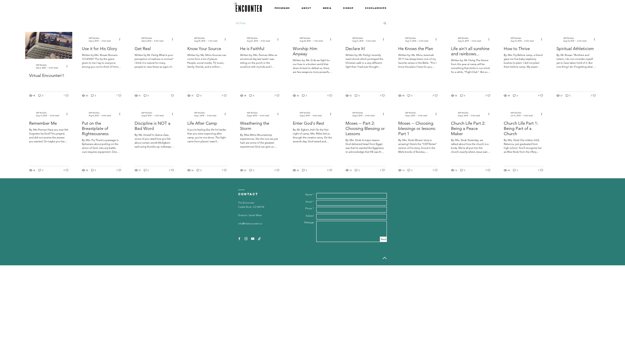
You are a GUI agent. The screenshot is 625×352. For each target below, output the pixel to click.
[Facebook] (239, 239)
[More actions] (68, 66)
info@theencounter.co (250, 223)
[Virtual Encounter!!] (48, 45)
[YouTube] (253, 239)
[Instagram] (246, 239)
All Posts (240, 23)
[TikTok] (259, 239)
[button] (282, 8)
